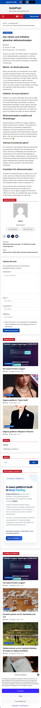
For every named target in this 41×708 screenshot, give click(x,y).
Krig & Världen (9, 643)
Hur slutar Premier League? (14, 369)
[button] (38, 675)
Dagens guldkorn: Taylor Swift (15, 400)
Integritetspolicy (24, 705)
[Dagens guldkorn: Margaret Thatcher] (20, 417)
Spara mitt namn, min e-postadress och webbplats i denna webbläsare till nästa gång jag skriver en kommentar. (21, 324)
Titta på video (34, 16)
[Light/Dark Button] (18, 16)
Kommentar (7, 272)
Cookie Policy (15, 705)
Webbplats (6, 314)
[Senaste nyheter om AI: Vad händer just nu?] (20, 600)
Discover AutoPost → (14, 538)
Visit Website (12, 229)
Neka (20, 696)
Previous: (19, 244)
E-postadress (7, 306)
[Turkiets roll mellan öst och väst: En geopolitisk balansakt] (20, 668)
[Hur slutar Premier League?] (20, 354)
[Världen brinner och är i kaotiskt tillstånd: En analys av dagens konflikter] (20, 634)
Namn (5, 298)
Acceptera (20, 691)
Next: (20, 251)
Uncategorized (7, 33)
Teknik (7, 609)
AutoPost (15, 8)
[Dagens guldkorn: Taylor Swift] (20, 386)
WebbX (7, 45)
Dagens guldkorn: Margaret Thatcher (18, 432)
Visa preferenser (20, 701)
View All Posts (28, 229)
